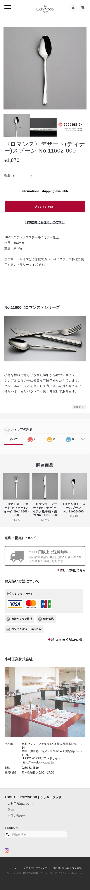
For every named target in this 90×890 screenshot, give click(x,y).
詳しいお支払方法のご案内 (68, 639)
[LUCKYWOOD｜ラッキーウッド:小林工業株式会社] (45, 702)
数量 (7, 175)
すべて (14, 439)
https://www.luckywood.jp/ (38, 762)
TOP (15, 867)
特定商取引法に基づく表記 (67, 867)
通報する (78, 407)
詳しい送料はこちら (72, 570)
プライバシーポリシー (35, 867)
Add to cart (45, 206)
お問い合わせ (16, 815)
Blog (11, 809)
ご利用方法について (20, 803)
